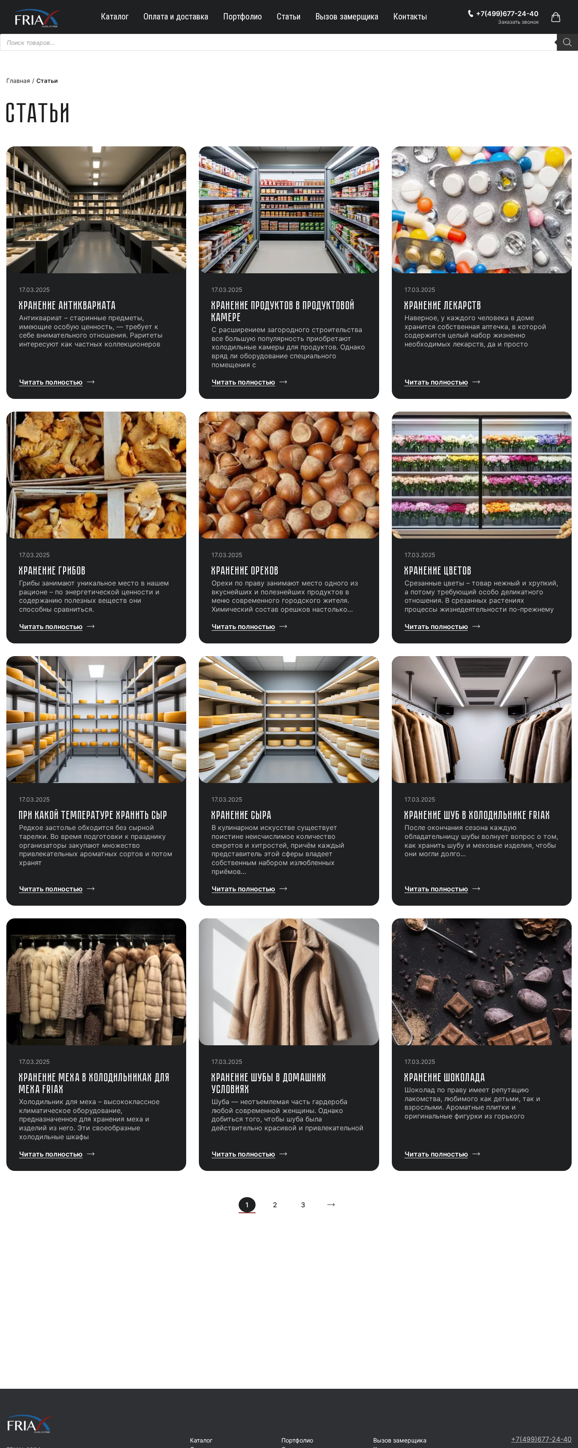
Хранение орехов (245, 570)
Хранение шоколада (445, 1077)
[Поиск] (567, 42)
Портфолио (242, 16)
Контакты (410, 16)
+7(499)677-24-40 (541, 1439)
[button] (555, 16)
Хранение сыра (242, 815)
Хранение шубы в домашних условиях (269, 1083)
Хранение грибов (52, 570)
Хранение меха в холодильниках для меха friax (94, 1083)
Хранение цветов (438, 570)
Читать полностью (51, 382)
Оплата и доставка (175, 16)
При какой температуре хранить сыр (93, 815)
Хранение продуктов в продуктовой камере (283, 311)
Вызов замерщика (346, 16)
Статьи (288, 16)
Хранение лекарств (443, 305)
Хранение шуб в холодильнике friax (478, 815)
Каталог (115, 16)
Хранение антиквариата (67, 305)
